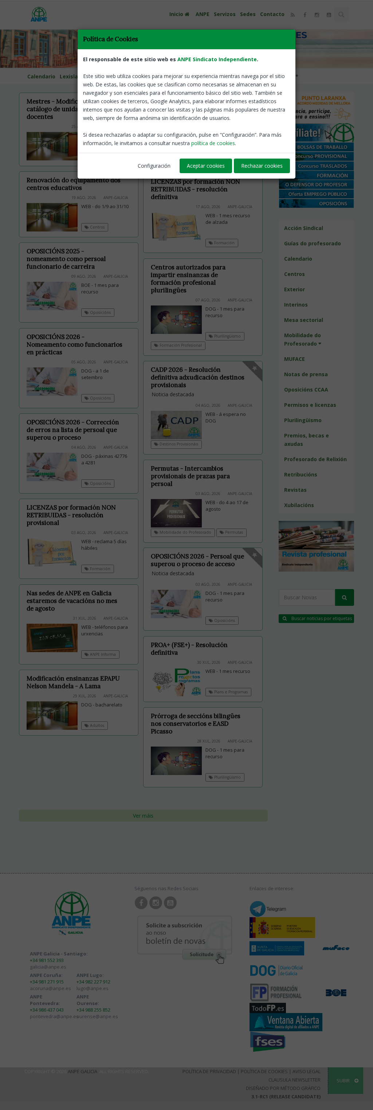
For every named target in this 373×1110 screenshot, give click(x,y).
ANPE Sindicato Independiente (217, 59)
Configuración (154, 165)
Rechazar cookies (262, 165)
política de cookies (213, 143)
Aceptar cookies (206, 165)
